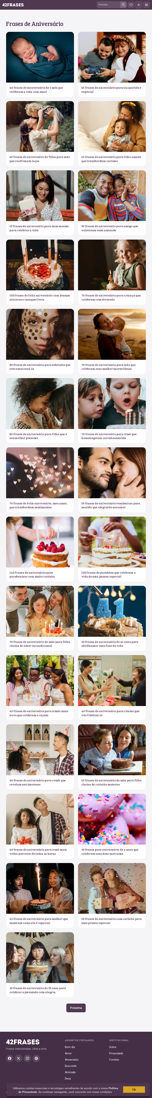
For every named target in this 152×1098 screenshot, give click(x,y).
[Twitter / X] (18, 1058)
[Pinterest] (36, 1058)
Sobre (112, 1047)
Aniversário (72, 1059)
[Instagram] (27, 1058)
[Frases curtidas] (131, 5)
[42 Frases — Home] (13, 4)
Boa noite (71, 1066)
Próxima (76, 1008)
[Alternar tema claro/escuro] (138, 4)
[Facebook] (9, 1058)
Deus (68, 1078)
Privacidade (116, 1053)
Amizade (70, 1072)
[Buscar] (123, 5)
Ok (134, 1089)
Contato (114, 1059)
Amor (68, 1053)
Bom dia (70, 1047)
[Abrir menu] (146, 5)
